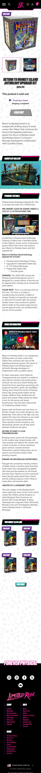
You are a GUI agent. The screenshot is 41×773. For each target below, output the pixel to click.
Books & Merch (12, 715)
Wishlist (28, 4)
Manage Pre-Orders (27, 725)
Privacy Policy (12, 736)
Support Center (28, 715)
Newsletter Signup (11, 723)
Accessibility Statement (11, 748)
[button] (5, 31)
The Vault (10, 717)
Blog (24, 709)
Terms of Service (10, 739)
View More (20, 584)
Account (32, 4)
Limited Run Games (20, 5)
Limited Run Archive (11, 752)
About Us (26, 711)
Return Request (26, 718)
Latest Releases (10, 710)
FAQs (25, 713)
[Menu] (4, 4)
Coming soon (12, 713)
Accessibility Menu (11, 743)
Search (9, 4)
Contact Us (27, 722)
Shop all (10, 720)
